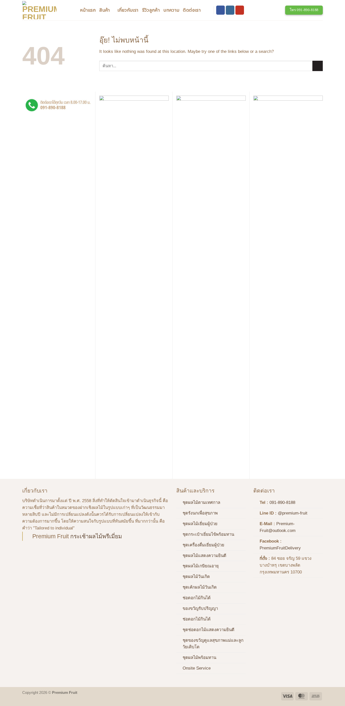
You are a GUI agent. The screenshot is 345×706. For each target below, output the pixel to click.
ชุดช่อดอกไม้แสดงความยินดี (208, 629)
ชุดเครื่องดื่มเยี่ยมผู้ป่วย (203, 545)
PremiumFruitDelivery (280, 548)
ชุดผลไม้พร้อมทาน (199, 657)
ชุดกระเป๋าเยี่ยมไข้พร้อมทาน (208, 534)
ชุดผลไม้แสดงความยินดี (204, 555)
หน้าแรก (88, 10)
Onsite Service (197, 668)
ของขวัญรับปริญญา (200, 608)
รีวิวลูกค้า (151, 10)
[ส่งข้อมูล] (317, 66)
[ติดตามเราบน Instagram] (230, 10)
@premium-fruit (292, 513)
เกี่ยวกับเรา (127, 10)
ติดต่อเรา (192, 10)
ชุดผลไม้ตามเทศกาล (201, 502)
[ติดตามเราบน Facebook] (220, 10)
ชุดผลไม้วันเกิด (196, 576)
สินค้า (104, 10)
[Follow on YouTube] (239, 10)
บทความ (171, 10)
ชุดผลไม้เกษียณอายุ (201, 566)
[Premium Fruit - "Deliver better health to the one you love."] (47, 10)
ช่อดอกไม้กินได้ (197, 597)
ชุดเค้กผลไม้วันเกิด (200, 587)
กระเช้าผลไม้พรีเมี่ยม (96, 536)
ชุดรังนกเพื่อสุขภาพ (200, 513)
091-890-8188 (282, 502)
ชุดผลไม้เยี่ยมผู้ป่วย (200, 523)
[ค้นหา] (207, 10)
